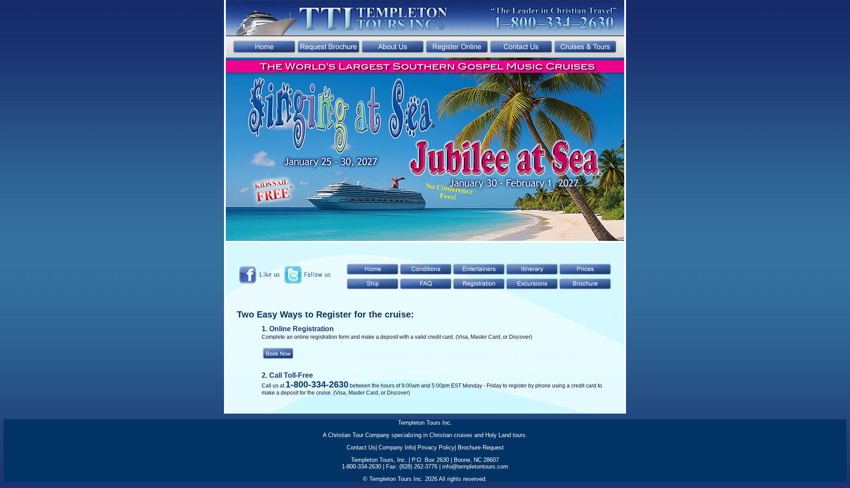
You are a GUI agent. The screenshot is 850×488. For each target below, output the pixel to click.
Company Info (396, 447)
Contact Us (361, 447)
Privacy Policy (436, 447)
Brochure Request (481, 447)
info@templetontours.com (475, 466)
